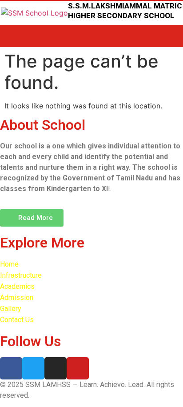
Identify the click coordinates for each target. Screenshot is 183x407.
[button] (32, 218)
